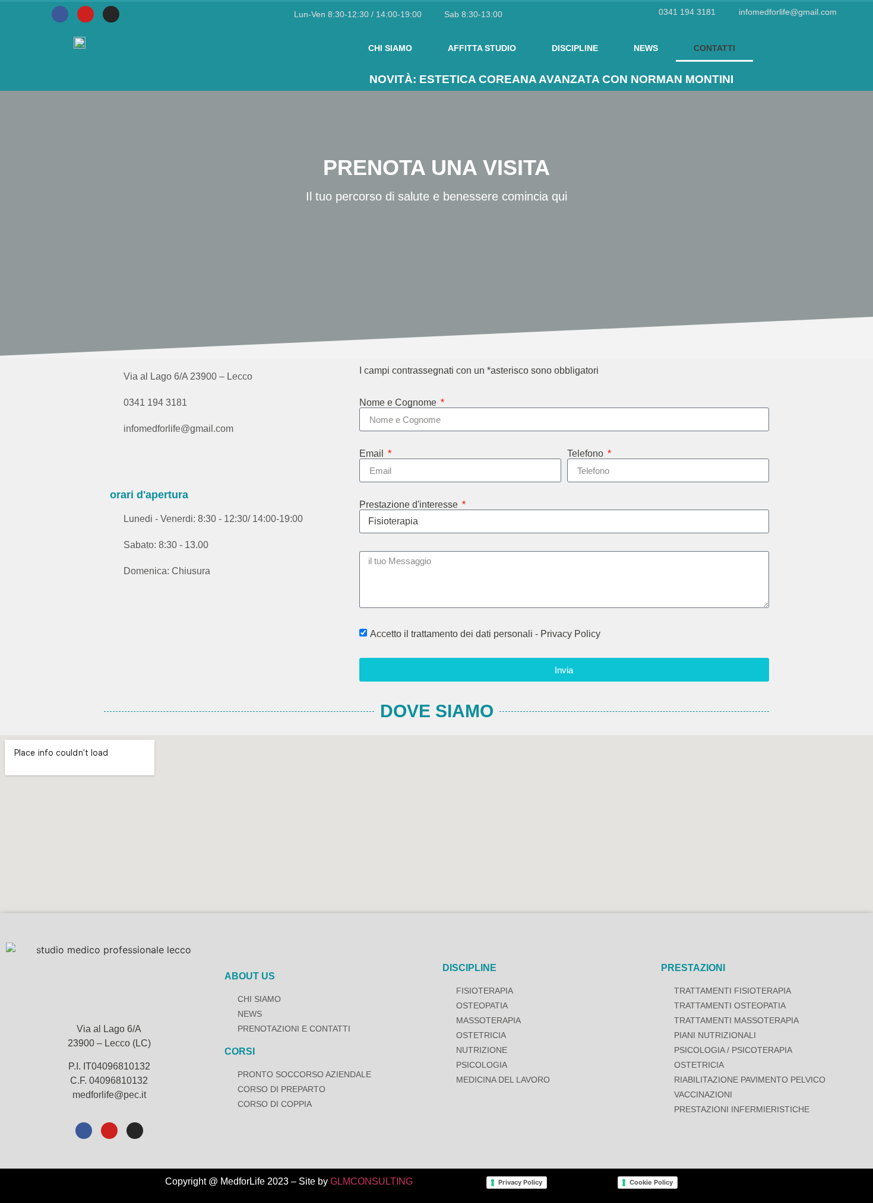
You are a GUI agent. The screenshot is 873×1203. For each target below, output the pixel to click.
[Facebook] (60, 14)
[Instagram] (111, 14)
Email (372, 454)
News (646, 48)
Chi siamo (390, 48)
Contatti (714, 48)
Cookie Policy (651, 1182)
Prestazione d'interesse (409, 505)
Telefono (586, 454)
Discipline (575, 48)
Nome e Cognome (399, 403)
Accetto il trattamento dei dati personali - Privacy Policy (485, 634)
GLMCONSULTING (371, 1181)
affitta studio (482, 48)
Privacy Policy (520, 1182)
